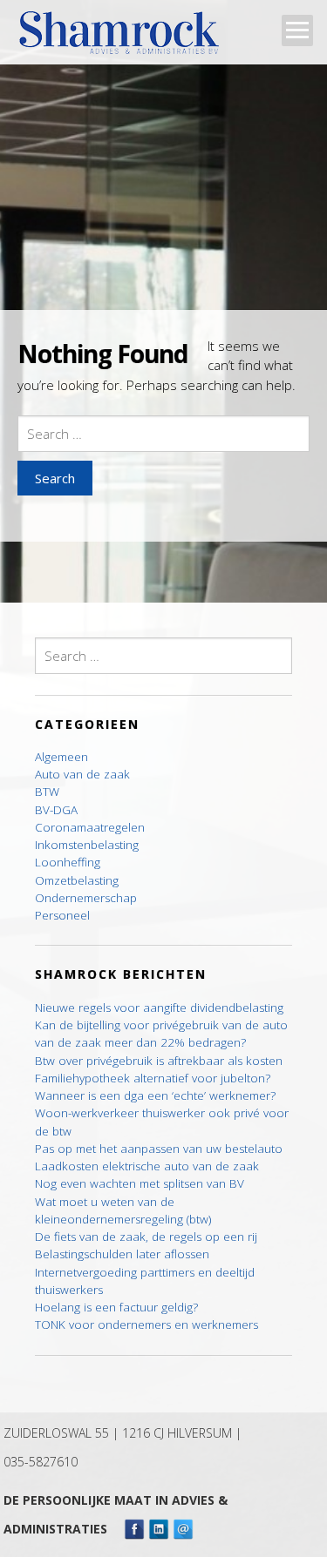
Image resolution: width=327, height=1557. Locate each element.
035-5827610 (40, 1461)
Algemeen (61, 757)
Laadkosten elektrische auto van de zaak (147, 1166)
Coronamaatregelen (90, 827)
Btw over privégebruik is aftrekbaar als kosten (159, 1060)
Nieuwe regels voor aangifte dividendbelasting (159, 1007)
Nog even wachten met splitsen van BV (139, 1183)
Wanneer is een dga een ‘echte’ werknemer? (155, 1095)
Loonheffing (67, 862)
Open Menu (297, 30)
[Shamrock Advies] (126, 38)
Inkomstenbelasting (87, 845)
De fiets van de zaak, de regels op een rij (146, 1236)
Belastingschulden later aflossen (122, 1254)
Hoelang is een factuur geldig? (116, 1307)
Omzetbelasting (77, 880)
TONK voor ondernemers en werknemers (146, 1324)
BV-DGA (56, 810)
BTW (47, 791)
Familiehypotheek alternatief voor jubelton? (152, 1078)
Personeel (62, 915)
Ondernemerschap (86, 898)
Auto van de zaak (82, 774)
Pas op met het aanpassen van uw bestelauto (159, 1148)
